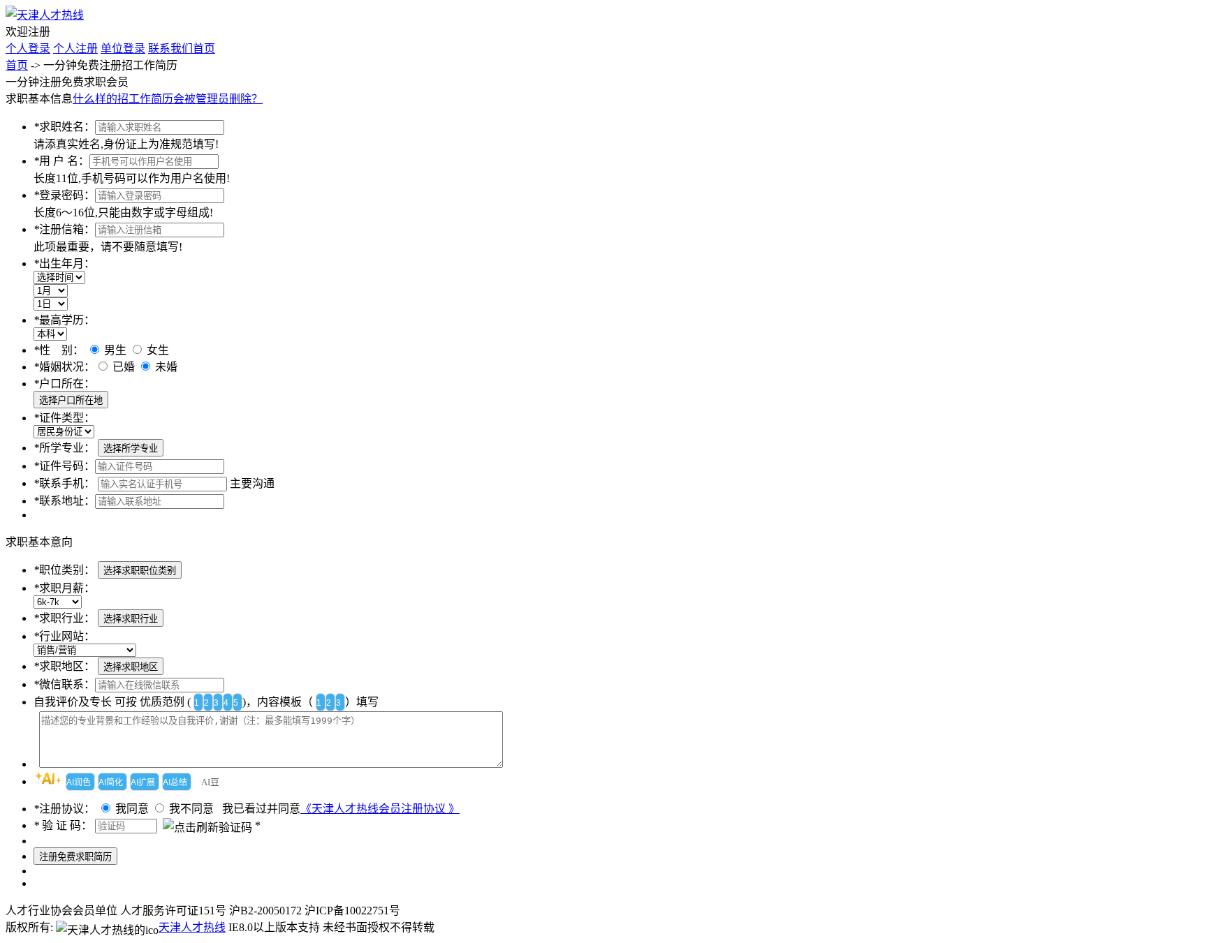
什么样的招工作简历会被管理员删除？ (168, 99)
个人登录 (28, 48)
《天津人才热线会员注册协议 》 (380, 809)
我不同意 (191, 809)
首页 (204, 48)
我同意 (132, 809)
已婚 (124, 367)
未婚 (164, 367)
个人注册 (75, 48)
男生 (113, 350)
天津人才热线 (192, 927)
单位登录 (123, 48)
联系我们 (170, 48)
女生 (156, 350)
